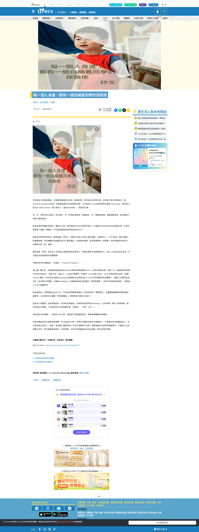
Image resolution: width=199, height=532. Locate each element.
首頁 (35, 102)
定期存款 (92, 12)
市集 (89, 502)
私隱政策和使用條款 (65, 521)
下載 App (154, 5)
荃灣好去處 (140, 502)
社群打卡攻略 (131, 5)
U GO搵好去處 (116, 5)
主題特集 (166, 18)
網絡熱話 (57, 380)
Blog (77, 5)
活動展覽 (81, 502)
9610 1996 (84, 372)
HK (45, 5)
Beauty (69, 5)
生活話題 (44, 102)
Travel (52, 5)
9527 (39, 108)
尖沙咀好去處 (103, 502)
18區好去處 (138, 18)
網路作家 (46, 380)
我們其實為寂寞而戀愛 (44, 358)
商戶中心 (142, 5)
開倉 (94, 502)
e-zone (86, 5)
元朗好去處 (128, 502)
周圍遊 (126, 18)
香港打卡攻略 (152, 18)
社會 (159, 502)
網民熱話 (81, 512)
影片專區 (116, 18)
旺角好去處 (151, 502)
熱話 (53, 102)
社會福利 (100, 505)
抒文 (38, 121)
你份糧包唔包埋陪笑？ (44, 361)
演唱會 (35, 18)
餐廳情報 (81, 505)
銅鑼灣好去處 (116, 502)
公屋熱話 (73, 12)
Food (60, 5)
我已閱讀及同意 (162, 522)
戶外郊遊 (91, 505)
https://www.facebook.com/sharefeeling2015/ (62, 345)
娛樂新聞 (82, 12)
